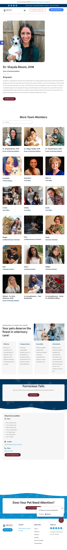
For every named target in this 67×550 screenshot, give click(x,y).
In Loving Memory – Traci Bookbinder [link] (32, 297)
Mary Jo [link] (48, 178)
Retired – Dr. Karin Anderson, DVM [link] (9, 297)
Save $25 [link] (40, 2)
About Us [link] (36, 532)
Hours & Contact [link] (54, 5)
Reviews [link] (47, 5)
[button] (61, 520)
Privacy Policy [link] (38, 543)
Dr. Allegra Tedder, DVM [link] (32, 149)
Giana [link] (26, 267)
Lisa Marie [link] (6, 178)
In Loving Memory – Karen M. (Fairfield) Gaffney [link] (54, 297)
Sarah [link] (47, 208)
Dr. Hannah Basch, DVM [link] (53, 149)
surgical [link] (43, 359)
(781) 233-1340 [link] (9, 451)
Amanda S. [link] (27, 178)
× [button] (62, 508)
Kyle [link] (4, 267)
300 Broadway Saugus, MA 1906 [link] (13, 444)
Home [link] (36, 529)
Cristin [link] (5, 208)
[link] (2, 43)
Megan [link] (5, 237)
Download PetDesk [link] (38, 5)
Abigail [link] (47, 267)
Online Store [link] (28, 5)
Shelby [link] (26, 208)
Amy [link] (25, 237)
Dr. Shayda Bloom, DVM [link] (11, 149)
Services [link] (36, 534)
